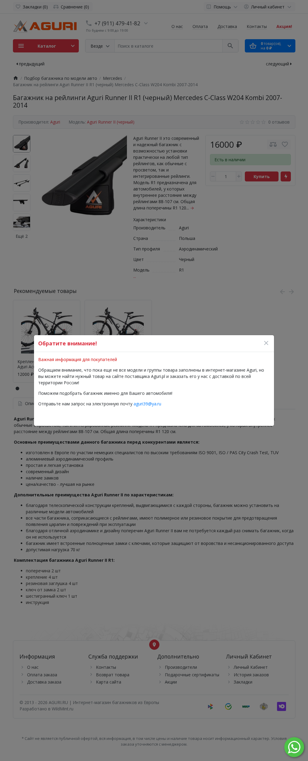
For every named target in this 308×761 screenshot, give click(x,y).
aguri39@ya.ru (147, 404)
